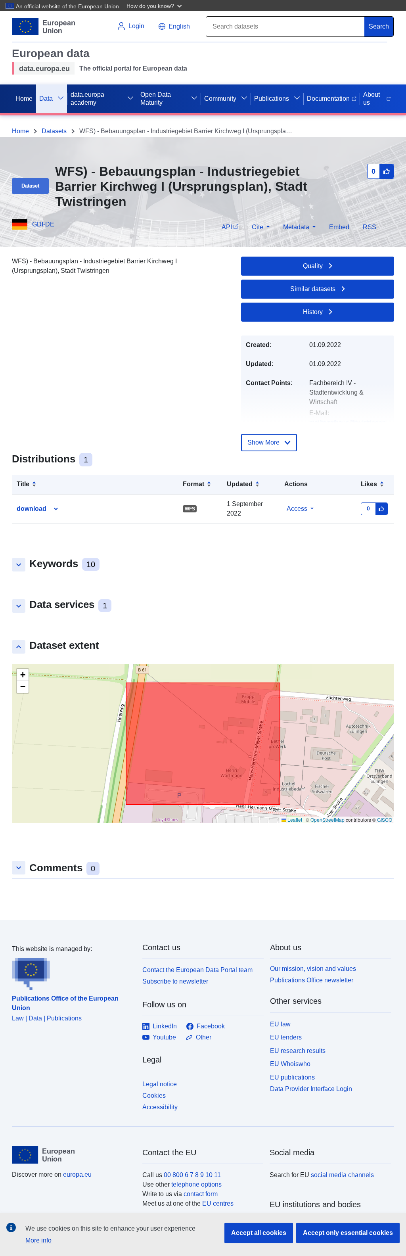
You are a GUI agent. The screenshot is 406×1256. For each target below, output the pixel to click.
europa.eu (77, 1174)
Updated (240, 484)
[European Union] (72, 1155)
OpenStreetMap (327, 819)
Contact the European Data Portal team (197, 969)
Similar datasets (312, 289)
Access (297, 508)
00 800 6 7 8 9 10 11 (192, 1175)
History (313, 312)
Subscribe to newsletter (175, 981)
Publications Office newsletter (311, 980)
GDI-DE (43, 224)
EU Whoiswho (290, 1063)
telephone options (196, 1184)
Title (23, 484)
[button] (155, 5)
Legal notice (159, 1084)
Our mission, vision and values (313, 968)
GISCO (384, 819)
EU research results (298, 1050)
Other (203, 1037)
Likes (369, 484)
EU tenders (286, 1037)
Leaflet (294, 819)
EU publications (292, 1077)
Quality (313, 266)
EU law (280, 1024)
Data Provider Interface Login (311, 1088)
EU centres (218, 1203)
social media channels (342, 1175)
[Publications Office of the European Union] (72, 972)
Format (193, 484)
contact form (201, 1194)
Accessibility (160, 1107)
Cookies (154, 1095)
